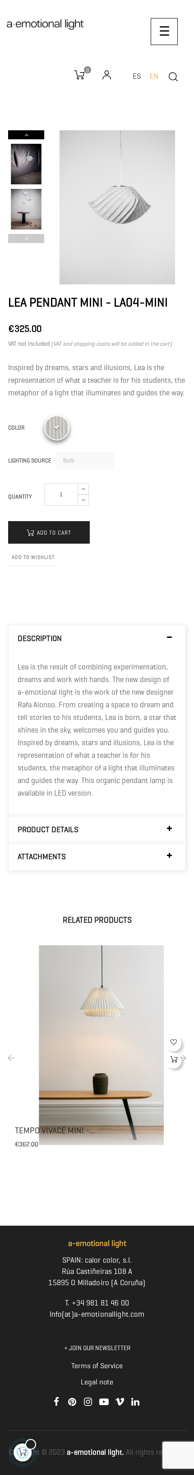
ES (137, 76)
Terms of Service (97, 1365)
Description (40, 638)
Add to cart (53, 532)
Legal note (97, 1382)
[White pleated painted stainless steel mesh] (56, 427)
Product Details (48, 829)
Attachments (42, 856)
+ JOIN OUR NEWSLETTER (97, 1348)
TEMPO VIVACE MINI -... (55, 1130)
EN (154, 76)
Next (26, 134)
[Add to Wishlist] (173, 1043)
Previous (26, 238)
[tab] (97, 638)
